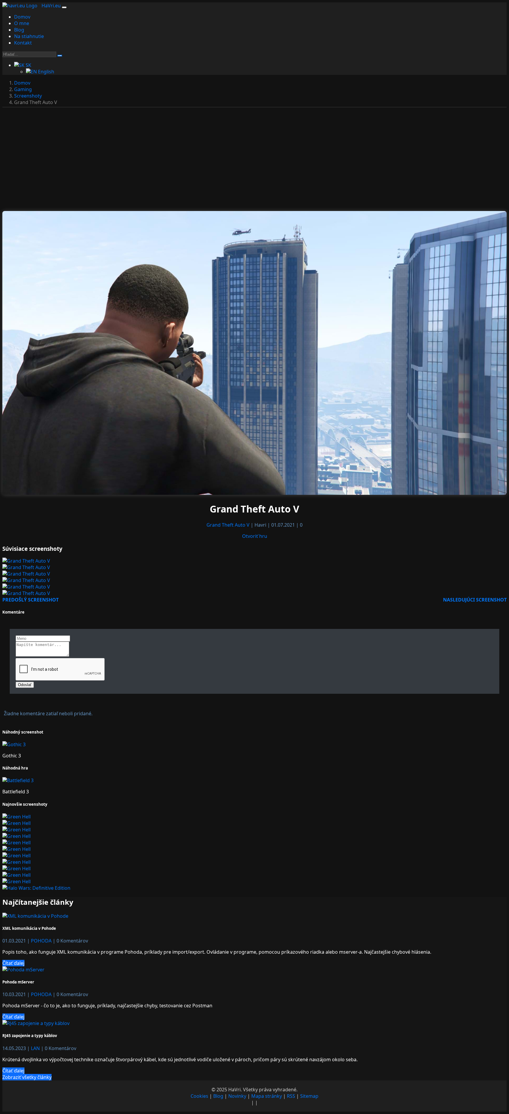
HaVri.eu (51, 5)
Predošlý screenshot (30, 599)
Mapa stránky (266, 1096)
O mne (21, 23)
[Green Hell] (16, 816)
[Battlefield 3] (18, 780)
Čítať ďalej (13, 963)
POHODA (42, 940)
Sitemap (309, 1096)
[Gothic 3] (14, 744)
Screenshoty (28, 96)
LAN (36, 1048)
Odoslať (25, 685)
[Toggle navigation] (64, 7)
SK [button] (27, 65)
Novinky (237, 1096)
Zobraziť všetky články (27, 1077)
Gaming (23, 89)
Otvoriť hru (254, 536)
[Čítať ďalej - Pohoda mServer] (23, 969)
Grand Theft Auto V (228, 525)
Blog (19, 30)
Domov (22, 17)
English (45, 71)
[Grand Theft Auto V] (254, 493)
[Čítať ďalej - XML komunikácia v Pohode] (35, 916)
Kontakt (23, 42)
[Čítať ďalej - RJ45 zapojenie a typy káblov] (36, 1023)
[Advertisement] (254, 162)
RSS (291, 1096)
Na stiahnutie (29, 36)
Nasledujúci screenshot (475, 599)
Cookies (199, 1096)
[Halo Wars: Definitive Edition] (36, 888)
